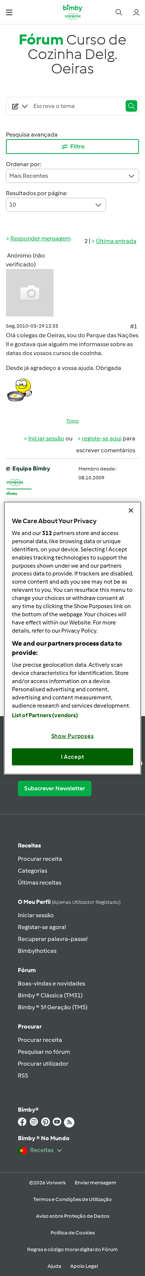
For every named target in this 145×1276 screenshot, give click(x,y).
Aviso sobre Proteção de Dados (72, 1216)
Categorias (32, 870)
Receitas (29, 845)
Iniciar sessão (46, 438)
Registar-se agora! (42, 927)
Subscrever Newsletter (54, 788)
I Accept (72, 756)
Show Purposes (72, 736)
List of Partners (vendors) (45, 715)
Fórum (27, 970)
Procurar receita (40, 858)
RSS (23, 1075)
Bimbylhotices (37, 950)
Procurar (30, 1026)
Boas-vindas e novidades (51, 983)
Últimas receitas (39, 882)
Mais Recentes (28, 175)
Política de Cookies (73, 1233)
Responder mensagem (40, 238)
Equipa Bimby (31, 468)
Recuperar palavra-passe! (52, 938)
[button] (9, 12)
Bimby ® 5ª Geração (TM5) (52, 1007)
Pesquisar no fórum (44, 1051)
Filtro (77, 146)
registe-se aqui (102, 438)
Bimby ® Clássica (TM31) (50, 995)
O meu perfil (69, 901)
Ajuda (54, 1266)
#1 (133, 326)
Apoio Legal (84, 1266)
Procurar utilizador (43, 1063)
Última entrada (116, 241)
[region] (73, 638)
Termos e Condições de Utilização (72, 1199)
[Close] (131, 510)
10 (12, 204)
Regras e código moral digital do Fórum (72, 1249)
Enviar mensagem (95, 1183)
